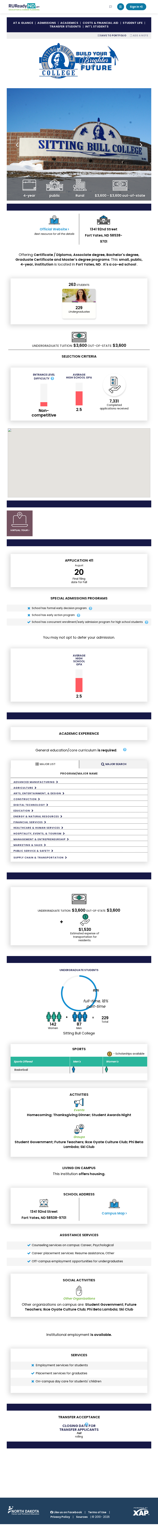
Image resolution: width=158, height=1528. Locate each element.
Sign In (135, 7)
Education (21, 810)
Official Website (53, 229)
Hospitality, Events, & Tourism (37, 833)
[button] (120, 6)
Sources (82, 1517)
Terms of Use (97, 1512)
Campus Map (113, 1213)
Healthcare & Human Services (36, 827)
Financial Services (28, 822)
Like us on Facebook (67, 1512)
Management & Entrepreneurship (39, 839)
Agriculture (23, 787)
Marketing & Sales (28, 845)
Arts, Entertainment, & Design (37, 793)
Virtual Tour (19, 530)
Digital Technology (29, 804)
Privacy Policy (60, 1517)
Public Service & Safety (31, 850)
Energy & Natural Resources (36, 816)
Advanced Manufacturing (34, 782)
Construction (25, 799)
